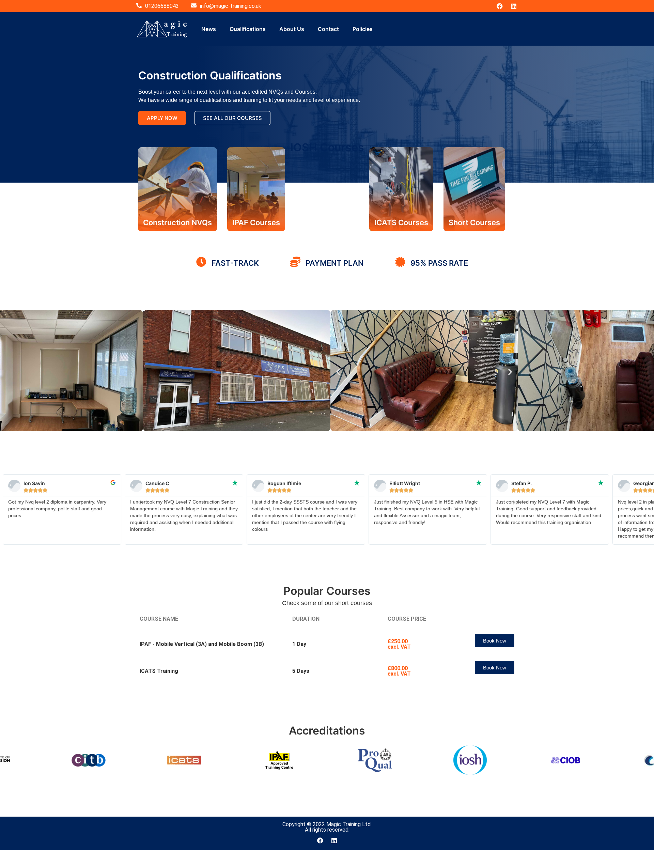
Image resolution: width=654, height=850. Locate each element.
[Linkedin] (514, 6)
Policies (363, 29)
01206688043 (162, 6)
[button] (338, 372)
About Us (291, 29)
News (208, 29)
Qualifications (248, 29)
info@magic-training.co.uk (230, 6)
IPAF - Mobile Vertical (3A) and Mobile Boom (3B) (202, 644)
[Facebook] (500, 6)
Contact (328, 29)
